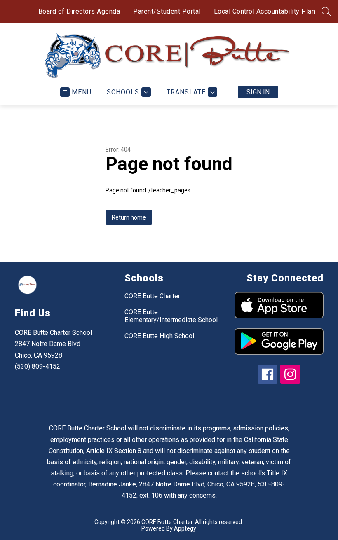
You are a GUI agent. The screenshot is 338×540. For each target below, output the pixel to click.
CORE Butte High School (159, 336)
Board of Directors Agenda (79, 11)
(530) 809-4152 (37, 366)
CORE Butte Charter (152, 296)
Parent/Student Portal (167, 11)
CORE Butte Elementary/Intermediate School (171, 316)
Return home (129, 217)
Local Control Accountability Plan (264, 11)
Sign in (258, 92)
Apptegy (185, 528)
